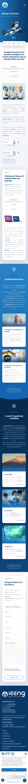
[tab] (13, 66)
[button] (26, 754)
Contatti (4, 730)
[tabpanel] (13, 122)
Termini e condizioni (8, 741)
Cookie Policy (10, 781)
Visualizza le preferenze (14, 778)
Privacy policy (6, 738)
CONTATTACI (14, 677)
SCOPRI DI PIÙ (8, 161)
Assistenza (5, 733)
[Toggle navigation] (24, 5)
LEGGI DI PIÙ (20, 484)
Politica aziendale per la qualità (11, 743)
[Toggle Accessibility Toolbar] (2, 780)
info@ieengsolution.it (7, 717)
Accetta (14, 770)
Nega (14, 774)
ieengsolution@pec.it (19, 717)
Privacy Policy (17, 781)
